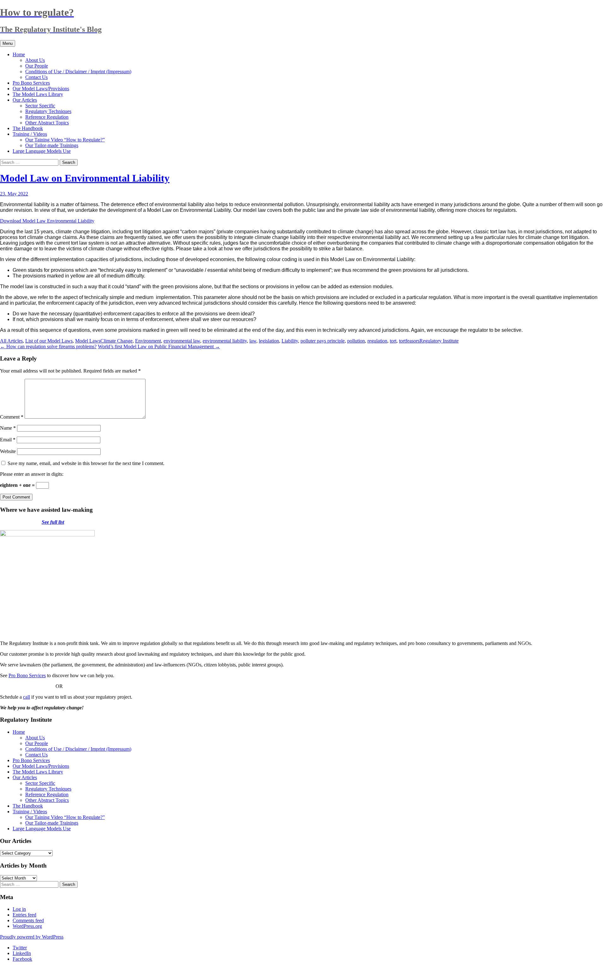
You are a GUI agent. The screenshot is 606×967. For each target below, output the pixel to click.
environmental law (181, 340)
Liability (290, 340)
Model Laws (87, 340)
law (252, 340)
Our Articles (25, 100)
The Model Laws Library (38, 94)
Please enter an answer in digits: (31, 474)
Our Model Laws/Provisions (41, 88)
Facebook (22, 959)
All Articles (11, 340)
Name (8, 428)
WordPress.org (27, 926)
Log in (19, 909)
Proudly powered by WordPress (31, 937)
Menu (8, 43)
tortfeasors (409, 340)
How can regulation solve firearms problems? (48, 346)
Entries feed (24, 914)
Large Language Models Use (42, 151)
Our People (36, 66)
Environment (148, 340)
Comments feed (28, 920)
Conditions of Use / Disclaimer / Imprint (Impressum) (78, 71)
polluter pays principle (322, 340)
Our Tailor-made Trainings (51, 145)
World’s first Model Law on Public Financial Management (159, 346)
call (26, 697)
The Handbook (28, 128)
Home (19, 54)
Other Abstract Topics (47, 122)
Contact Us (36, 77)
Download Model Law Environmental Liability (47, 221)
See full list (53, 522)
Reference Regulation (46, 117)
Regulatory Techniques (48, 111)
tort (393, 340)
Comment (11, 417)
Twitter (20, 947)
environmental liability (225, 340)
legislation (269, 340)
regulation (377, 340)
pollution (356, 340)
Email (7, 439)
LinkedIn (22, 953)
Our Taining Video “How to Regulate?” (65, 139)
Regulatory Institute (439, 340)
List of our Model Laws (49, 340)
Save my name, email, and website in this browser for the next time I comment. (86, 463)
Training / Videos (30, 134)
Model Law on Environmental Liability (84, 178)
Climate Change (116, 340)
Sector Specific (40, 105)
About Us (35, 60)
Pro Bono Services (31, 83)
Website (8, 451)
